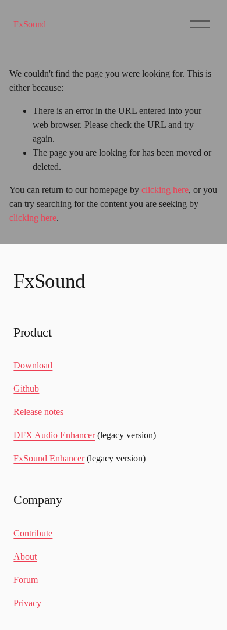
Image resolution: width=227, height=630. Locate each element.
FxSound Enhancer (48, 458)
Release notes (38, 412)
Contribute (32, 533)
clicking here (165, 190)
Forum (25, 580)
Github (26, 388)
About (25, 556)
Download (32, 365)
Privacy (27, 603)
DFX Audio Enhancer (54, 435)
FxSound (29, 24)
